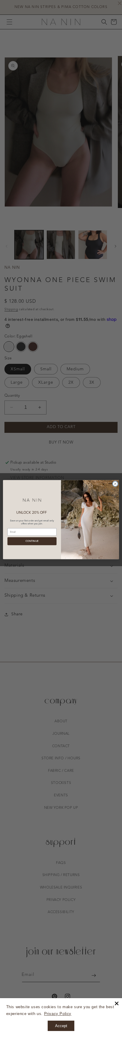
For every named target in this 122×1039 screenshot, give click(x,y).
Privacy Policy (57, 1013)
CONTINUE (32, 541)
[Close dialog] (115, 483)
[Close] (117, 1003)
